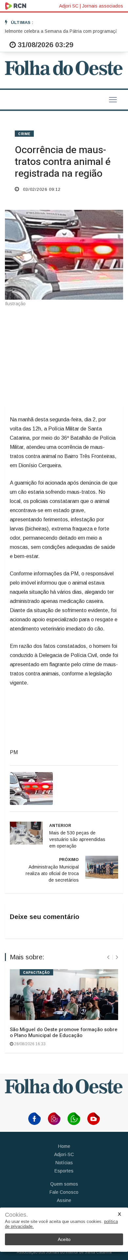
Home (64, 1146)
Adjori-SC (64, 1154)
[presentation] (108, 957)
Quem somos (64, 1184)
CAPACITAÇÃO (36, 972)
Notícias (64, 1162)
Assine (64, 1200)
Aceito (64, 1239)
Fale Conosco (64, 1192)
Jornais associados (102, 6)
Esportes (64, 1170)
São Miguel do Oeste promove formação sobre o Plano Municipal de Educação (63, 1032)
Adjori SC (68, 6)
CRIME (24, 134)
